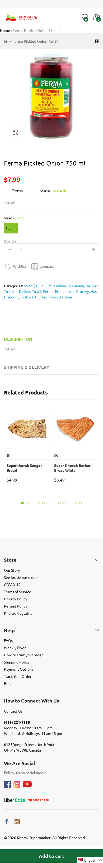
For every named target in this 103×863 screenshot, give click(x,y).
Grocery (82, 291)
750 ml (11, 228)
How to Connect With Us (31, 701)
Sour (68, 296)
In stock (27, 296)
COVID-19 (12, 584)
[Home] (6, 41)
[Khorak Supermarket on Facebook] (6, 821)
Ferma (47, 291)
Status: (45, 190)
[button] (90, 860)
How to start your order (23, 654)
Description (18, 339)
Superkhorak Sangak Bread (25, 467)
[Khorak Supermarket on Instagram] (17, 821)
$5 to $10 (32, 285)
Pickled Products (48, 296)
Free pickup (64, 291)
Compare (46, 266)
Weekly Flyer (15, 647)
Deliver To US (29, 291)
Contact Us (13, 711)
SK (8, 455)
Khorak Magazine (18, 613)
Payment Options (18, 669)
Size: (14, 217)
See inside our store (20, 577)
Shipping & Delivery (26, 367)
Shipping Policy (17, 662)
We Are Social (19, 763)
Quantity (10, 241)
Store (10, 560)
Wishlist (19, 266)
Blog (8, 683)
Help (9, 630)
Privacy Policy (15, 598)
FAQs (8, 640)
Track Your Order (17, 676)
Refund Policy (15, 606)
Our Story (12, 570)
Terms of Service (17, 591)
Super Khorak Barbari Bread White (73, 467)
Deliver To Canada (68, 285)
